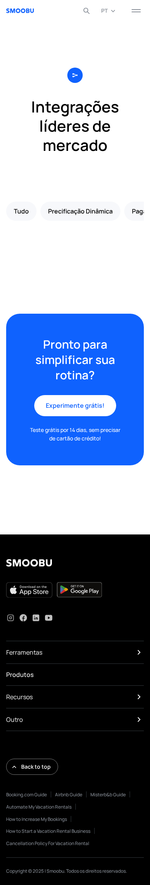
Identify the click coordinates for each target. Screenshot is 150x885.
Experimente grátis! (75, 405)
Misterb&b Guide (108, 794)
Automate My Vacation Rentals (39, 807)
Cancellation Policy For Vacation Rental (47, 843)
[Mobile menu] (136, 10)
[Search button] (86, 10)
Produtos (19, 674)
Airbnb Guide (68, 794)
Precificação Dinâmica (80, 211)
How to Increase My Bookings (36, 819)
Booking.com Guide (26, 794)
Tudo (21, 211)
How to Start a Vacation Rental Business (48, 831)
